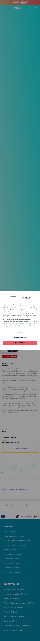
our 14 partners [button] (22, 304)
